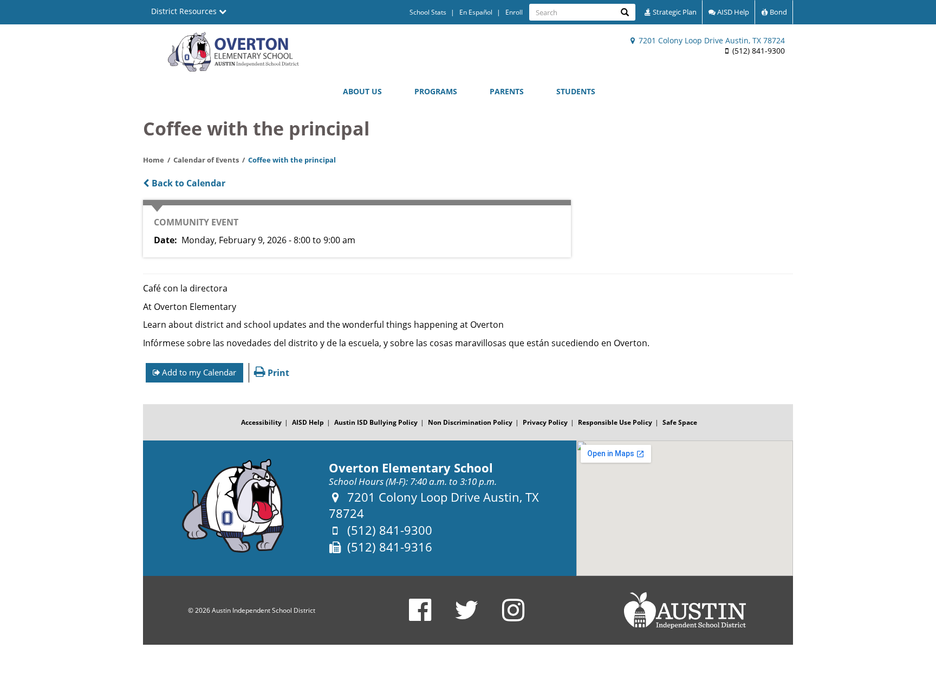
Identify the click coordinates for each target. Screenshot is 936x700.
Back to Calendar (187, 183)
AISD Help (732, 12)
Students (575, 91)
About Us (362, 91)
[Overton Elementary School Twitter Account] (466, 616)
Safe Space (679, 422)
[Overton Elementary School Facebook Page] (420, 616)
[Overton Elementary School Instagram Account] (513, 616)
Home (153, 160)
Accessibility (261, 422)
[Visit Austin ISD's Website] (684, 610)
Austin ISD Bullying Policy (376, 422)
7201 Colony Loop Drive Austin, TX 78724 (710, 40)
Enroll (514, 12)
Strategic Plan (674, 12)
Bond (777, 12)
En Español (475, 12)
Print (277, 373)
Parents (507, 91)
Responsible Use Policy (615, 422)
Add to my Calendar (198, 372)
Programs (435, 91)
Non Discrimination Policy (470, 422)
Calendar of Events (206, 160)
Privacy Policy (545, 422)
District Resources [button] (185, 11)
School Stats (428, 12)
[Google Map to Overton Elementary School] (684, 508)
